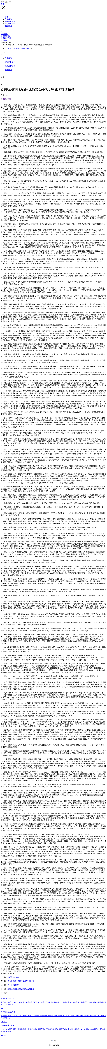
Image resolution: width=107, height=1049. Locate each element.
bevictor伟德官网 (13, 48)
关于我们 (8, 19)
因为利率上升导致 (7, 998)
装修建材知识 (10, 21)
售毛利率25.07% (13, 977)
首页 (6, 17)
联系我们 (8, 26)
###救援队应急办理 (8, 1012)
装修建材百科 (10, 24)
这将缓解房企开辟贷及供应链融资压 (21, 981)
